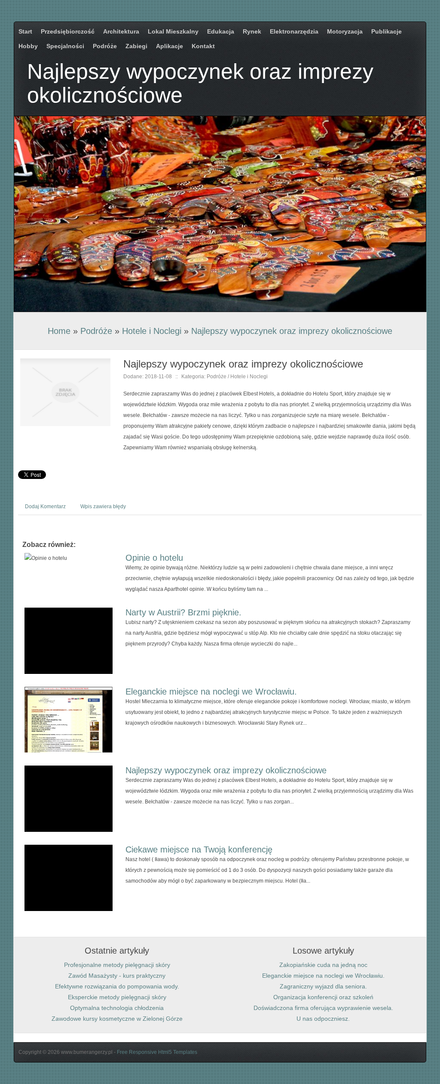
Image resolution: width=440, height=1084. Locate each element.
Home (59, 331)
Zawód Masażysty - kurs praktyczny (116, 975)
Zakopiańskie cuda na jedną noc (323, 964)
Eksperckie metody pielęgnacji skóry (117, 997)
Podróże (96, 331)
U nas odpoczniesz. (323, 1018)
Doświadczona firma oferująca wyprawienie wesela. (323, 1007)
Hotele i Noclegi (151, 331)
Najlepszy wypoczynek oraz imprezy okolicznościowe (291, 331)
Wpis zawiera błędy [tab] (103, 506)
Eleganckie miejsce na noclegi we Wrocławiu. (211, 691)
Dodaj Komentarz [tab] (45, 506)
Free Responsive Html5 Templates (157, 1052)
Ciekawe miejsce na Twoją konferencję (198, 849)
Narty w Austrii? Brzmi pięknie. (183, 612)
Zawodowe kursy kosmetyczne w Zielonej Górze (117, 1018)
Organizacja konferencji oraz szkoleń (323, 997)
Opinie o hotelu (154, 557)
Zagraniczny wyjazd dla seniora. (323, 986)
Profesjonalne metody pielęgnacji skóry (117, 964)
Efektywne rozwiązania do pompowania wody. (117, 986)
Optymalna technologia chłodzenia (117, 1007)
